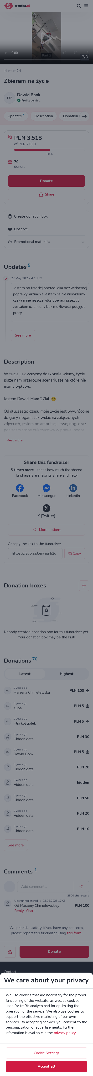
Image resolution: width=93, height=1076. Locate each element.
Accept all (47, 1066)
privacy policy (65, 1033)
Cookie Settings (46, 1053)
